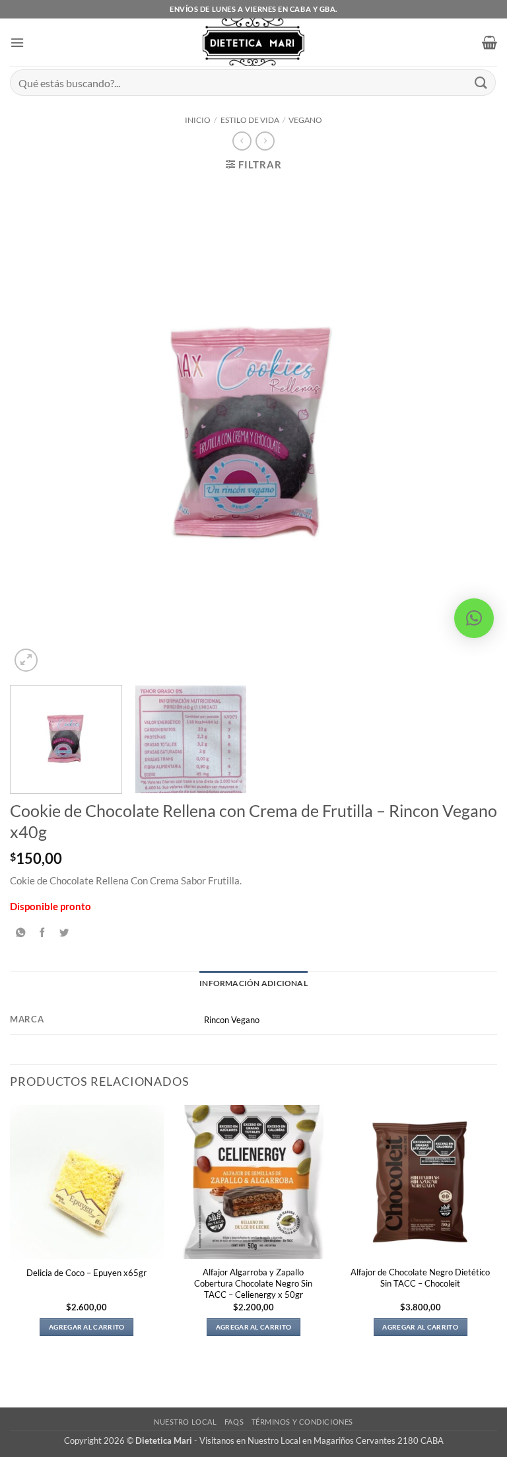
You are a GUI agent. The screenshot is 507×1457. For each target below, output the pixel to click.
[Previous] (36, 429)
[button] (17, 42)
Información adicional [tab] (253, 983)
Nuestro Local (185, 1421)
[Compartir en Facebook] (42, 932)
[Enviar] (481, 82)
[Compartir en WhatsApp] (20, 932)
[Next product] (241, 141)
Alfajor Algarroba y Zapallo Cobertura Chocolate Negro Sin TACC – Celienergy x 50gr (253, 1283)
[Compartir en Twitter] (64, 932)
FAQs (234, 1421)
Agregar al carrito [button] (87, 1327)
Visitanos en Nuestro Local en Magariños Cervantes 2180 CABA (321, 1440)
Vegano (305, 120)
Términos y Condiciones (302, 1421)
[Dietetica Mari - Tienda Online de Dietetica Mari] (253, 42)
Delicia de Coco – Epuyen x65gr (86, 1272)
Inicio (198, 120)
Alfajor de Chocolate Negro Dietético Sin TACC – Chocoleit (420, 1278)
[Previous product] (264, 141)
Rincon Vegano (231, 1019)
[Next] (471, 429)
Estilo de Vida (249, 120)
